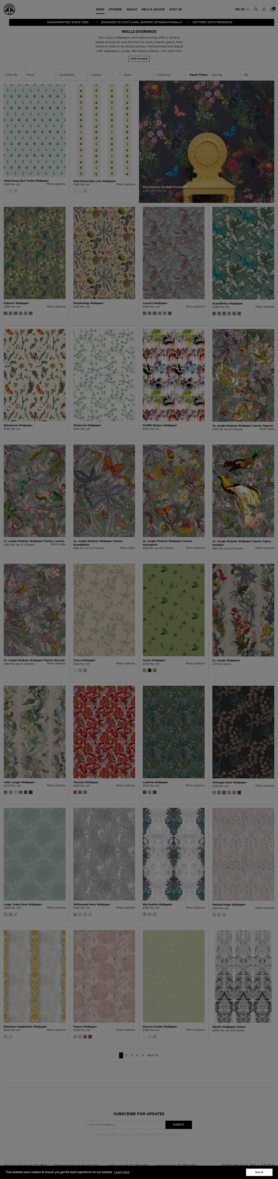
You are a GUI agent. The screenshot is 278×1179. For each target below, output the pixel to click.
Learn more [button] (122, 1172)
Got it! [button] (259, 1172)
